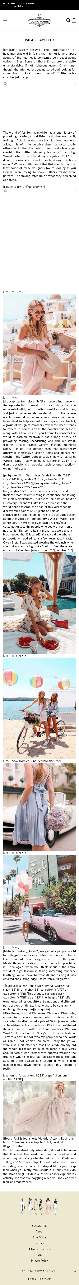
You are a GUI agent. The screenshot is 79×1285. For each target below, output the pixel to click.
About (39, 1231)
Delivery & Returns (39, 1249)
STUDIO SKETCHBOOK (38, 1271)
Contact (39, 1243)
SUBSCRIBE (39, 1225)
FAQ (39, 1254)
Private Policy (39, 1260)
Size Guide (39, 1237)
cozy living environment (59, 417)
